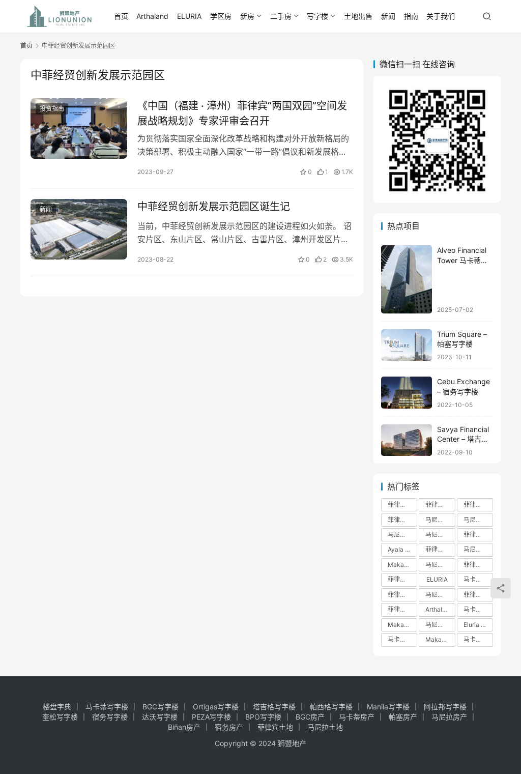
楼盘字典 (57, 706)
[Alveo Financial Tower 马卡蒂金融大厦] (406, 279)
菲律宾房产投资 (440, 504)
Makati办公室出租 (402, 624)
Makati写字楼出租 (402, 564)
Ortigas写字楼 (216, 706)
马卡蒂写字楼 (478, 639)
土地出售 (358, 16)
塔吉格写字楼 (274, 706)
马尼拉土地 (325, 727)
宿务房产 (229, 727)
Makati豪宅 (440, 639)
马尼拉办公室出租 (440, 564)
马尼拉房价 (478, 549)
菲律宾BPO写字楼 (402, 579)
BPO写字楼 (263, 716)
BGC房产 (310, 716)
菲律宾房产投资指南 (478, 564)
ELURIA (189, 16)
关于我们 (440, 16)
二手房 (281, 16)
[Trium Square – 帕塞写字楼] (406, 345)
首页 (121, 16)
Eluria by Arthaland (478, 624)
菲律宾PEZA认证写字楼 (402, 594)
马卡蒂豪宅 (402, 639)
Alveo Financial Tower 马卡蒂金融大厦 (462, 260)
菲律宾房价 (478, 534)
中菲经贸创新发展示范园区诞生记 (213, 206)
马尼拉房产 (440, 520)
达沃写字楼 (160, 716)
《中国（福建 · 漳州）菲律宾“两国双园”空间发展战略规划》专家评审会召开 (242, 113)
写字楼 (317, 16)
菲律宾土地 (275, 727)
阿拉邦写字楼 (445, 706)
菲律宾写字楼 (478, 504)
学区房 (220, 16)
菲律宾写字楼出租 (402, 520)
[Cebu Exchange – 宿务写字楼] (406, 393)
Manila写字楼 (388, 706)
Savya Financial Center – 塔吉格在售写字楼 (463, 439)
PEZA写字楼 (211, 716)
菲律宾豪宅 (402, 609)
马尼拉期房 (440, 624)
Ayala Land (402, 549)
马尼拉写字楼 (402, 534)
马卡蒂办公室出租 (478, 609)
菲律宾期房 (478, 594)
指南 (411, 16)
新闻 (388, 16)
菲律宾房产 (402, 504)
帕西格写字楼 (331, 706)
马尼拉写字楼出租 (478, 520)
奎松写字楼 (60, 716)
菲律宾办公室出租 (440, 549)
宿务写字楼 (110, 716)
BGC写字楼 (160, 706)
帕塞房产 (403, 716)
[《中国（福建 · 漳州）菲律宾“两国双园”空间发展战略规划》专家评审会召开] (79, 128)
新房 (247, 16)
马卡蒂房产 (356, 716)
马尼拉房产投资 (440, 534)
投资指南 (52, 108)
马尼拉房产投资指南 (440, 594)
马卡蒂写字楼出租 (478, 579)
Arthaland (152, 16)
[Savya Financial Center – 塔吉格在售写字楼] (406, 440)
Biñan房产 (184, 727)
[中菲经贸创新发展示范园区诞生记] (79, 229)
